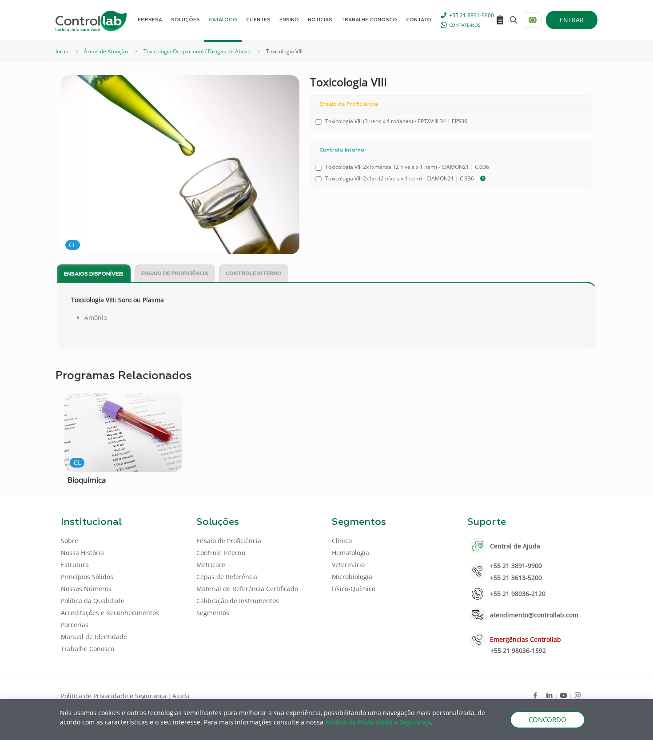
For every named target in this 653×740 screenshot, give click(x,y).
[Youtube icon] (563, 695)
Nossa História (82, 552)
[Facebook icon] (535, 695)
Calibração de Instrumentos (237, 600)
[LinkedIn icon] (549, 695)
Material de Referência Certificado (247, 588)
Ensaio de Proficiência (174, 273)
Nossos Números (86, 588)
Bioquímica (87, 480)
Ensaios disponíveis (93, 274)
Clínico (342, 540)
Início (62, 51)
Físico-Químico (353, 588)
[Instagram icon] (577, 695)
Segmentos (212, 612)
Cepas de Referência (227, 576)
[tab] (94, 273)
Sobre (69, 540)
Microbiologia (352, 576)
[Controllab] (91, 20)
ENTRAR (572, 20)
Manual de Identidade (94, 636)
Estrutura (75, 564)
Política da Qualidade (92, 600)
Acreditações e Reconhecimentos (110, 612)
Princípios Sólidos (87, 576)
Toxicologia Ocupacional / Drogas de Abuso (197, 51)
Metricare (210, 564)
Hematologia (350, 552)
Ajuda (181, 696)
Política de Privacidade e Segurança (114, 696)
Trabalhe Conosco (87, 648)
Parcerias (74, 624)
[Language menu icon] (533, 20)
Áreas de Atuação (106, 51)
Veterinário (348, 564)
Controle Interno (254, 273)
